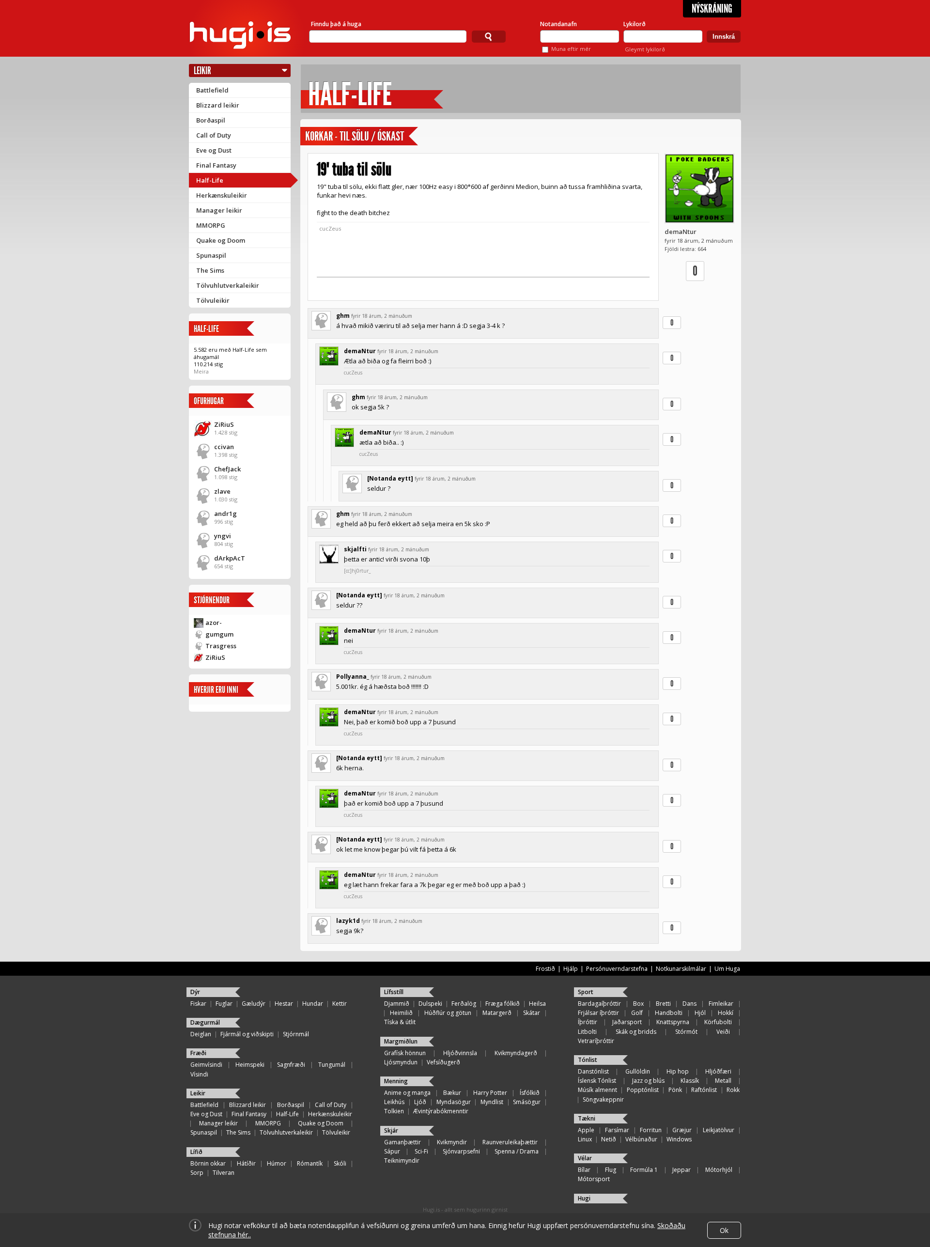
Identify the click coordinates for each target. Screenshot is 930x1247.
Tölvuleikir (213, 300)
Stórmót (686, 1032)
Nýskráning (712, 9)
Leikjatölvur (718, 1130)
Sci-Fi (421, 1151)
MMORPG (210, 225)
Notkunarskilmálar (681, 969)
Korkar (319, 136)
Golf (637, 1013)
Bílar (584, 1170)
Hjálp (570, 969)
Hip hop (677, 1071)
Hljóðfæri (718, 1071)
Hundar (312, 1003)
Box (638, 1003)
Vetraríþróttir (596, 1041)
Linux (585, 1139)
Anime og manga (407, 1093)
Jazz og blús (648, 1080)
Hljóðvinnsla (460, 1053)
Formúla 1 (644, 1170)
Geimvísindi (206, 1064)
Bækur (452, 1093)
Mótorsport (594, 1179)
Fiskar (198, 1003)
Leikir (202, 70)
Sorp (196, 1173)
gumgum (219, 634)
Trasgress (220, 645)
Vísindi (199, 1074)
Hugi (584, 1198)
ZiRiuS (224, 424)
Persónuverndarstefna (617, 969)
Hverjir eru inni (216, 689)
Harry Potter (490, 1093)
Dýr (195, 992)
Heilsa (537, 1003)
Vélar (585, 1158)
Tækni (586, 1118)
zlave (222, 491)
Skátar (531, 1013)
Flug (610, 1170)
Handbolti (668, 1013)
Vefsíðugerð (443, 1062)
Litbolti (587, 1032)
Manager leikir (219, 210)
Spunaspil (211, 255)
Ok (724, 1230)
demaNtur (681, 231)
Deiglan (200, 1034)
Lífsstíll (393, 992)
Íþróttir (587, 1022)
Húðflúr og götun (447, 1013)
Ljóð (420, 1102)
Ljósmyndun (401, 1062)
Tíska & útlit (400, 1022)
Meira (201, 371)
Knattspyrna (672, 1022)
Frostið (545, 969)
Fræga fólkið (502, 1003)
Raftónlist (704, 1090)
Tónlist (587, 1060)
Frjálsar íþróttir (598, 1013)
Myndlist (491, 1102)
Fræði (198, 1053)
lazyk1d (348, 921)
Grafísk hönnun (405, 1053)
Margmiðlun (401, 1041)
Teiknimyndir (401, 1160)
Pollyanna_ (352, 676)
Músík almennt (597, 1090)
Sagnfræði (291, 1064)
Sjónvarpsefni (461, 1151)
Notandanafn (558, 24)
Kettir (339, 1003)
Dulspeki (430, 1003)
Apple (586, 1130)
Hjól (700, 1013)
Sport (585, 992)
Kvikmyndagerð (516, 1053)
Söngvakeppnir (603, 1099)
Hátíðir (246, 1163)
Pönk (675, 1090)
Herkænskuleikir (221, 195)
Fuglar (224, 1003)
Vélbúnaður (641, 1139)
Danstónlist (593, 1071)
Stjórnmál (296, 1034)
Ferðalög (463, 1003)
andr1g (225, 513)
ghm (343, 316)
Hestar (284, 1003)
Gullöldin (637, 1071)
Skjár (391, 1130)
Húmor (276, 1163)
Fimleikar (721, 1003)
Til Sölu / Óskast (372, 136)
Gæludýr (253, 1003)
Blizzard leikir (217, 105)
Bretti (663, 1003)
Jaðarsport (627, 1022)
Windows (679, 1139)
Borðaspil (210, 120)
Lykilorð (634, 24)
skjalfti (355, 549)
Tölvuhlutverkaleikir (227, 285)
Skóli (340, 1163)
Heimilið (401, 1013)
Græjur (682, 1130)
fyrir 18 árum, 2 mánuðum (381, 315)
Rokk (733, 1090)
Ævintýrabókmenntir (440, 1111)
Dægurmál (205, 1022)
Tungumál (331, 1064)
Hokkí (725, 1013)
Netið (608, 1139)
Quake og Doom (220, 240)
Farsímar (617, 1130)
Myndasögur (453, 1102)
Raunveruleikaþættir (510, 1142)
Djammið (396, 1003)
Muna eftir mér (571, 48)
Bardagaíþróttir (599, 1003)
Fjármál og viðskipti (247, 1034)
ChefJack (227, 469)
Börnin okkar (208, 1163)
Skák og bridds (636, 1032)
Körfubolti (718, 1022)
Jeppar (681, 1170)
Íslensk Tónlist (597, 1080)
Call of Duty (213, 135)
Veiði (723, 1032)
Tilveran (223, 1173)
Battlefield (212, 90)
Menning (396, 1081)
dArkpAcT (229, 558)
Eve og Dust (214, 150)
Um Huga (727, 969)
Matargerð (497, 1013)
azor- (213, 622)
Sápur (392, 1151)
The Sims (210, 270)
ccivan (224, 446)
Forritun (651, 1130)
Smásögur (527, 1102)
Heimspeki (249, 1064)
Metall (723, 1080)
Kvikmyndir (452, 1142)
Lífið (196, 1152)
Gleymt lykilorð (645, 49)
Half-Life (209, 180)
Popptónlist (643, 1090)
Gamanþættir (402, 1142)
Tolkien (394, 1111)
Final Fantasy (216, 165)
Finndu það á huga (336, 24)
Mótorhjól (718, 1170)
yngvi (222, 535)
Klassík (690, 1080)
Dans (689, 1003)
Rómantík (310, 1163)
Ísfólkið (530, 1093)
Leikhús (394, 1102)
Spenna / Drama (517, 1151)
